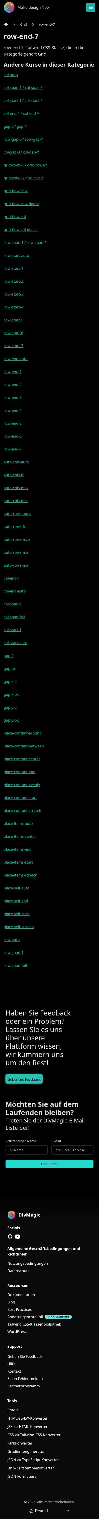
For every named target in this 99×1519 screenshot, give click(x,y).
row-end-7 (47, 24)
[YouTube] (17, 1236)
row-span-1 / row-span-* (25, 242)
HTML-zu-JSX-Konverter (27, 1418)
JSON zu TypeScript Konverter (33, 1459)
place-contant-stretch (22, 810)
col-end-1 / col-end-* (21, 113)
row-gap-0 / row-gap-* (23, 139)
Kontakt (14, 1371)
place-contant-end (19, 771)
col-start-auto (15, 642)
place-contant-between (24, 746)
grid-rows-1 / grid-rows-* (25, 165)
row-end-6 (13, 436)
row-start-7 (13, 345)
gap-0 (9, 655)
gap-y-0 (10, 707)
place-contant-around (23, 733)
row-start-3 (13, 294)
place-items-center (20, 836)
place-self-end (16, 900)
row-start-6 (13, 332)
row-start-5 (13, 320)
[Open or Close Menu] (90, 7)
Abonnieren (50, 1164)
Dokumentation (21, 1294)
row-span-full (15, 965)
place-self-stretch (19, 926)
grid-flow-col (15, 216)
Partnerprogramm (23, 1386)
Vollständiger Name (21, 1141)
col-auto (11, 74)
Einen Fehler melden (25, 1378)
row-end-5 (13, 423)
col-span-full (14, 616)
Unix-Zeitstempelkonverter (30, 1468)
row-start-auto (16, 255)
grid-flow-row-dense (21, 203)
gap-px (10, 668)
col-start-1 (12, 629)
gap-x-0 (10, 681)
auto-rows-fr (15, 526)
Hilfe (11, 1363)
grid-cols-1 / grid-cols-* (24, 178)
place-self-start (17, 913)
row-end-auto (16, 358)
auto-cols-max (16, 487)
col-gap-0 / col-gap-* (21, 152)
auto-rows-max (17, 539)
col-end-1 (12, 578)
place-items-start (18, 862)
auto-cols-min (16, 500)
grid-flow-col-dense (21, 229)
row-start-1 (13, 268)
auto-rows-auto (17, 513)
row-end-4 (13, 410)
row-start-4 (13, 307)
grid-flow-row (16, 190)
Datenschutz (18, 1270)
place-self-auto (16, 888)
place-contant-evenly (22, 784)
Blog (11, 1302)
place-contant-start (20, 797)
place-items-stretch (20, 875)
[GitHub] (10, 1236)
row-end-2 (13, 384)
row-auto (12, 939)
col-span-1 (13, 604)
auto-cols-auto (16, 462)
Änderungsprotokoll (25, 1316)
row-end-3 (13, 397)
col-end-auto (15, 591)
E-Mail (56, 1141)
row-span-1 (13, 952)
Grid (23, 24)
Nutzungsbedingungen (27, 1263)
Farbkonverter (19, 1443)
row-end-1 (13, 371)
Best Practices (19, 1309)
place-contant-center (22, 758)
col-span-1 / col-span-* (23, 87)
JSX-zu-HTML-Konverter (27, 1426)
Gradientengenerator (26, 1451)
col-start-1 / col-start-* (23, 100)
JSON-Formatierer (22, 1476)
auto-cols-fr (14, 474)
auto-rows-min (16, 552)
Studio (13, 1409)
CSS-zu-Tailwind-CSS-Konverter (34, 1434)
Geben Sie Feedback (24, 1079)
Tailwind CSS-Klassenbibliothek (34, 1324)
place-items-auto (18, 823)
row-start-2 (13, 281)
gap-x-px (11, 694)
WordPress (17, 1331)
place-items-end (18, 849)
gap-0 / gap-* (15, 126)
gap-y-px (11, 720)
